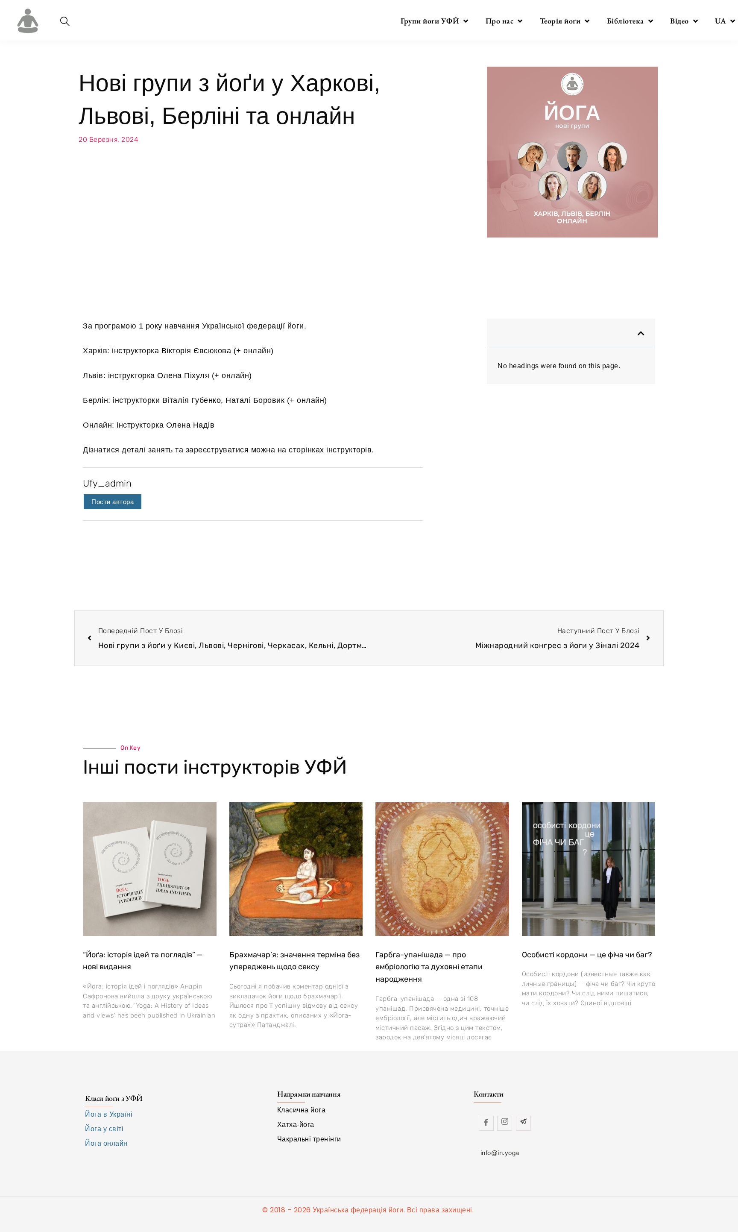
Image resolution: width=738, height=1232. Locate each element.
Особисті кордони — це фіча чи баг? (587, 954)
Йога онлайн (106, 1143)
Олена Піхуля (183, 375)
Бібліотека (625, 21)
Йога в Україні (108, 1114)
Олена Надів (190, 425)
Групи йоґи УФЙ (430, 21)
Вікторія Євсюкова (196, 350)
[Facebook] (486, 1123)
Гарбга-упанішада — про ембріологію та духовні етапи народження (429, 967)
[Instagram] (504, 1123)
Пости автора (112, 501)
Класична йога (301, 1110)
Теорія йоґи (560, 21)
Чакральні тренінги (309, 1139)
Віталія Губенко (191, 400)
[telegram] (523, 1123)
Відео (679, 21)
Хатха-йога (295, 1124)
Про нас (500, 21)
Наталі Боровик (255, 400)
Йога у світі (104, 1128)
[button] (641, 333)
